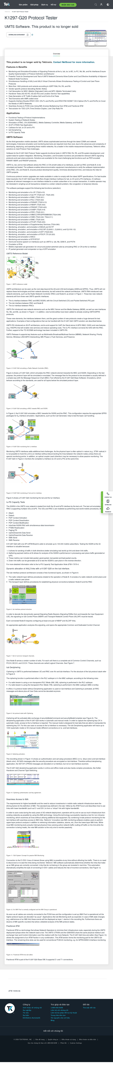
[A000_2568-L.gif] (56, 431)
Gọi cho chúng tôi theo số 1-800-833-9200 (42, 1043)
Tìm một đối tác (89, 1008)
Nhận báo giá (68, 5)
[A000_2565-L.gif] (56, 595)
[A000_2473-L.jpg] (56, 947)
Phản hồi (63, 1043)
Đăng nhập (101, 4)
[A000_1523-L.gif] (56, 841)
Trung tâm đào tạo (58, 1015)
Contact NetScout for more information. (74, 62)
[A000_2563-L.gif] (56, 394)
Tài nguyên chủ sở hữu (60, 1018)
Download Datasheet (17, 35)
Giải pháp (34, 4)
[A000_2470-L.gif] (56, 701)
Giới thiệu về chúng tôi (32, 1008)
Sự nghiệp (27, 1010)
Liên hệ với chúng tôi (59, 1010)
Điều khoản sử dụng (69, 1039)
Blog (53, 1020)
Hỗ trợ (53, 4)
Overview (56, 53)
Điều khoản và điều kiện (87, 1039)
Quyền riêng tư (53, 1039)
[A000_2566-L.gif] (56, 640)
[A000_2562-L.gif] (56, 352)
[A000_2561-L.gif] (56, 268)
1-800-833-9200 (57, 1008)
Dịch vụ (44, 4)
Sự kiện (26, 1015)
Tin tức (26, 1013)
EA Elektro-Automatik (31, 1018)
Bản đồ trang (40, 1039)
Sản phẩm (23, 4)
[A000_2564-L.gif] (56, 475)
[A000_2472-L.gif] (56, 781)
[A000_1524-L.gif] (56, 888)
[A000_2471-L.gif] (56, 740)
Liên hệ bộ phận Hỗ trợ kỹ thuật (64, 1013)
